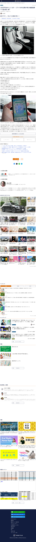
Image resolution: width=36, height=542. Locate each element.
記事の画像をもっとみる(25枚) (18, 133)
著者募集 (12, 528)
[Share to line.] (19, 164)
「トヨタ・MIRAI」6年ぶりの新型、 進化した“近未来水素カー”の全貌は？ (14, 145)
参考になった (18, 139)
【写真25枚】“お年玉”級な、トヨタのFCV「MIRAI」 (10, 18)
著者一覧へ (18, 402)
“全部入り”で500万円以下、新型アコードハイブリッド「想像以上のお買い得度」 (15, 151)
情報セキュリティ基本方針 (15, 522)
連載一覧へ (18, 465)
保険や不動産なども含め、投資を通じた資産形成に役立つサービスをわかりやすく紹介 (16, 152)
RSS (11, 529)
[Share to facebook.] (14, 164)
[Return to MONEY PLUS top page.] (18, 1)
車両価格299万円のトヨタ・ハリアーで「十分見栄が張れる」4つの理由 (14, 148)
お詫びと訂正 (13, 531)
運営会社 (12, 520)
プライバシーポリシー (14, 523)
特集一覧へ (18, 368)
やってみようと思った (6, 139)
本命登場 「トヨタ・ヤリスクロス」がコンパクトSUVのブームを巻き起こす (15, 149)
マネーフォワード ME (14, 532)
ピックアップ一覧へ (18, 341)
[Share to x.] (17, 164)
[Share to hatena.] (21, 164)
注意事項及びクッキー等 (14, 525)
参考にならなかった (29, 139)
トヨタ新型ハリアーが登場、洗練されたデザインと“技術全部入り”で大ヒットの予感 (16, 147)
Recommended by (32, 266)
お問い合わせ (13, 526)
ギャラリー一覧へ (18, 502)
